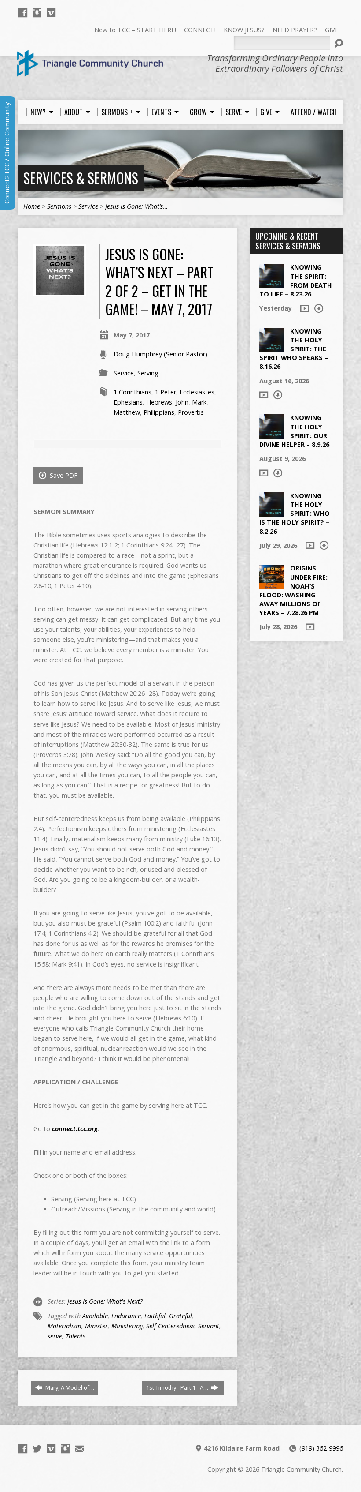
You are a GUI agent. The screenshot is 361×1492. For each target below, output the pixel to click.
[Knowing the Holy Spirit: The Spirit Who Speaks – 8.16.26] (271, 347)
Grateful (180, 1316)
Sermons (59, 206)
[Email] (79, 1448)
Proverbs (191, 412)
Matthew (127, 412)
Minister (96, 1326)
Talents (75, 1336)
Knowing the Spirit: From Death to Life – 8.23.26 (295, 280)
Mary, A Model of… (69, 1387)
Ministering (127, 1326)
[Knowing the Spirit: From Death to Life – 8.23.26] (271, 283)
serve (55, 1336)
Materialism (64, 1326)
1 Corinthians (132, 392)
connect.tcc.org (75, 1129)
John (182, 402)
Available (95, 1316)
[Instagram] (37, 12)
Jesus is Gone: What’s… (136, 206)
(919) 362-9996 (321, 1448)
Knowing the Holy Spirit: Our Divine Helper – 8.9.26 (294, 430)
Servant (208, 1326)
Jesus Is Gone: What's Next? (105, 1301)
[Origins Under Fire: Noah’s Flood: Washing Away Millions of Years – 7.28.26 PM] (271, 584)
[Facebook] (22, 12)
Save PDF (62, 475)
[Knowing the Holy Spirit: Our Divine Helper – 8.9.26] (271, 434)
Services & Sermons (80, 177)
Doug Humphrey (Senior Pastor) (160, 354)
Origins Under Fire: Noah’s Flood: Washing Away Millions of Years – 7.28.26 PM (293, 590)
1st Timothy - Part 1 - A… (178, 1387)
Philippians (159, 412)
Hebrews (159, 402)
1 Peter (165, 392)
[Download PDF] (318, 308)
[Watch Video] (304, 308)
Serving (147, 373)
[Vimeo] (51, 12)
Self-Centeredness (170, 1326)
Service (88, 206)
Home (31, 206)
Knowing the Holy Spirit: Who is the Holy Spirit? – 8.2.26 (294, 513)
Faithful (155, 1316)
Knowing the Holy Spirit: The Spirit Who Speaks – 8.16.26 (293, 349)
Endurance (126, 1316)
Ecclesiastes (197, 392)
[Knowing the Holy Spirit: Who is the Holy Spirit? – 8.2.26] (271, 512)
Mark (199, 402)
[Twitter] (37, 1448)
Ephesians (128, 402)
